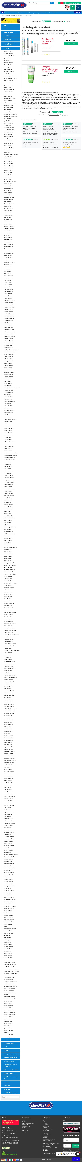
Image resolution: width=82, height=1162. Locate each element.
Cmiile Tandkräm (7, 251)
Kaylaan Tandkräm (8, 524)
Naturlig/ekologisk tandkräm (10, 981)
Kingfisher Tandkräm (8, 538)
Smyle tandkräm (7, 827)
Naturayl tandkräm (8, 637)
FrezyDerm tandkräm (9, 435)
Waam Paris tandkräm (9, 908)
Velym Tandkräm (7, 895)
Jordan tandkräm (8, 520)
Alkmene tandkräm (8, 62)
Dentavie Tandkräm (8, 302)
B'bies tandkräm (7, 125)
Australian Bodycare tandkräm (11, 114)
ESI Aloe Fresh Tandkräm (9, 401)
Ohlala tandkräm (8, 670)
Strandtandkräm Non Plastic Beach (11, 650)
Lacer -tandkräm (7, 551)
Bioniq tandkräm (8, 183)
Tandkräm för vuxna (8, 1017)
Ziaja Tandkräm (7, 951)
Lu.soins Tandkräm (8, 590)
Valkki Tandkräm (7, 892)
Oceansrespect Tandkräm (10, 661)
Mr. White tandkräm (8, 621)
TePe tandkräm (7, 852)
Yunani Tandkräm (8, 944)
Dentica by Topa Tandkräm (10, 307)
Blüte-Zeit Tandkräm (8, 208)
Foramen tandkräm (8, 426)
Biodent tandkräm (8, 172)
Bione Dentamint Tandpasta (10, 181)
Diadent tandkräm (8, 325)
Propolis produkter (9, 1061)
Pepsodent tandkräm (9, 713)
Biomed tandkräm (8, 177)
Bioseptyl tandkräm (8, 188)
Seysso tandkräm (8, 955)
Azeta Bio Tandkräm (8, 123)
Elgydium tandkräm (8, 376)
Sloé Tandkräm (7, 816)
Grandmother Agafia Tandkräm (11, 453)
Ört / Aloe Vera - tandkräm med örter (11, 974)
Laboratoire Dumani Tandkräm (11, 547)
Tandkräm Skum (7, 1003)
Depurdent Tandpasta (9, 316)
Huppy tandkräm (8, 491)
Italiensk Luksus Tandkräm (10, 1037)
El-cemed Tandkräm (8, 374)
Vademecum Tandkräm (9, 890)
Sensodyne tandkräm (9, 805)
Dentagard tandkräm (9, 296)
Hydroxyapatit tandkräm (9, 996)
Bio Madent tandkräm (9, 165)
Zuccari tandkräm (8, 953)
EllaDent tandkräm (8, 383)
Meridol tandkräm (8, 610)
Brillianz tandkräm (8, 222)
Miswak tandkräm (8, 1019)
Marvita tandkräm (8, 599)
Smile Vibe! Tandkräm (9, 818)
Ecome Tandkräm (8, 363)
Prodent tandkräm (8, 742)
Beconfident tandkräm (9, 143)
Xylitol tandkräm (7, 1028)
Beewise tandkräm (8, 145)
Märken (6, 25)
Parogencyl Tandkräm (9, 706)
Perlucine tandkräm (8, 720)
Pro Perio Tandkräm (8, 740)
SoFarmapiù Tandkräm (9, 830)
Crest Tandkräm (7, 273)
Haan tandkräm (7, 468)
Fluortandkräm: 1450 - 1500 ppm (11, 971)
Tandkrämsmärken (8, 51)
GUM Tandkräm (7, 464)
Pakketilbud (7, 1085)
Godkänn (76, 1145)
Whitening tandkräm (8, 1025)
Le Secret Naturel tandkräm (10, 565)
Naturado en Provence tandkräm (11, 634)
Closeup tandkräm (8, 248)
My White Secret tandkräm (10, 623)
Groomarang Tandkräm (9, 459)
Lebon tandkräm (8, 558)
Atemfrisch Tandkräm (9, 107)
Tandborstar (7, 39)
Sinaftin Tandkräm (8, 814)
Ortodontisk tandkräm (9, 984)
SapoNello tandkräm (8, 791)
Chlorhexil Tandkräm (8, 242)
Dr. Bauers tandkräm (8, 327)
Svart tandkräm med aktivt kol (11, 986)
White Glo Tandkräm (8, 917)
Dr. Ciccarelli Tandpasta (9, 331)
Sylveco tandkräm (8, 843)
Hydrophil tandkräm (8, 493)
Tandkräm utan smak (8, 1030)
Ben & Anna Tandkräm (9, 147)
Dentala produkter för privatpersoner (10, 43)
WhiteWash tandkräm (9, 922)
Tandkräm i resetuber (9, 990)
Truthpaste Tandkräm (9, 875)
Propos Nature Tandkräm (9, 751)
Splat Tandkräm (7, 834)
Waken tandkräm (8, 910)
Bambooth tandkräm (9, 132)
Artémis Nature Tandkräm (10, 103)
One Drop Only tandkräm (10, 675)
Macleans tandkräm (8, 592)
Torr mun (6, 1050)
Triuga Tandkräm (8, 866)
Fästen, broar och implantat (11, 1054)
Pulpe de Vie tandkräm (9, 756)
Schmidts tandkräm (8, 800)
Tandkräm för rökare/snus (10, 1012)
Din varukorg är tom (70, 3)
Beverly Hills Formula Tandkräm (11, 154)
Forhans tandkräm (8, 430)
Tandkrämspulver (8, 1001)
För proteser (7, 1039)
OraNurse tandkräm (8, 686)
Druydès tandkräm (8, 345)
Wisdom (6, 926)
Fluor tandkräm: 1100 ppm (10, 967)
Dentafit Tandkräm (8, 293)
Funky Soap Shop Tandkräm (10, 441)
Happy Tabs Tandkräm (9, 475)
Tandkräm (6, 48)
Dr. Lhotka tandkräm (8, 338)
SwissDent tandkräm (8, 841)
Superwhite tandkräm (9, 839)
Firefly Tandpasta (8, 417)
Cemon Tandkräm (8, 233)
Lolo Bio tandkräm (8, 585)
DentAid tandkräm (8, 298)
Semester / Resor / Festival (11, 1057)
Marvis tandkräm (8, 596)
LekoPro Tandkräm (8, 560)
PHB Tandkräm (7, 726)
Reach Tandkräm (7, 774)
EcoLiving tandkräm (8, 361)
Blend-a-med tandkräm (9, 204)
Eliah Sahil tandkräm (8, 379)
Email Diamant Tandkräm (9, 390)
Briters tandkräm (8, 224)
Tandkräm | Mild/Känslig (9, 988)
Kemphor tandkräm (8, 531)
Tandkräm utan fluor (8, 960)
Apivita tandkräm (8, 87)
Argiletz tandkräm (8, 94)
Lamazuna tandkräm (8, 554)
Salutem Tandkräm (8, 785)
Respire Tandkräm (8, 780)
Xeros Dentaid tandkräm (9, 933)
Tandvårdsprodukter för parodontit (10, 1065)
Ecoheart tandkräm (8, 358)
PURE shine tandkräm (9, 762)
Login (64, 1120)
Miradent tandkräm (8, 614)
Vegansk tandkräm (8, 1023)
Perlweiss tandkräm (8, 724)
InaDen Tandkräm (8, 502)
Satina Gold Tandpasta (9, 794)
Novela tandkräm (8, 657)
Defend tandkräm (8, 284)
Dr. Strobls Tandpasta (9, 343)
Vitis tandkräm (7, 904)
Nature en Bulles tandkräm (10, 643)
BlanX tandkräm (7, 201)
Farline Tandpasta (8, 415)
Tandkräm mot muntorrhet (10, 999)
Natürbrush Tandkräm (9, 641)
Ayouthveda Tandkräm (9, 121)
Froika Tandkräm (7, 437)
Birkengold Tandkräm (9, 197)
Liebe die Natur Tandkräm (10, 574)
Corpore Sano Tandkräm (9, 262)
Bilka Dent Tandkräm (8, 163)
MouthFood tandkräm (9, 619)
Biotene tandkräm (8, 190)
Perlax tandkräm (7, 717)
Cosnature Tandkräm (8, 269)
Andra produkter (8, 1073)
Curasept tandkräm (8, 275)
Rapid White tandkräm (9, 771)
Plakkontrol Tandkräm (9, 738)
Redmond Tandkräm (8, 776)
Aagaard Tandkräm (8, 53)
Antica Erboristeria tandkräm (10, 78)
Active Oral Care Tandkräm (10, 55)
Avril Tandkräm (7, 118)
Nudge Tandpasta (8, 659)
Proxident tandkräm (8, 753)
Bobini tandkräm (8, 210)
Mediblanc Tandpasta (9, 603)
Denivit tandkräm (8, 287)
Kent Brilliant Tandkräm (9, 533)
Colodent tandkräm (8, 257)
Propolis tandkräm (8, 1021)
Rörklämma (6, 1032)
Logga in (77, 12)
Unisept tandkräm (8, 888)
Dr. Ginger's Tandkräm (9, 334)
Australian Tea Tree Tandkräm (10, 116)
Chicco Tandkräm (8, 237)
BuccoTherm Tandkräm (9, 226)
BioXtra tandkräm (8, 195)
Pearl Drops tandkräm (9, 722)
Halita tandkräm (7, 473)
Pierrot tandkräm (8, 729)
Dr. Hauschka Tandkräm (9, 336)
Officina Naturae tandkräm (10, 668)
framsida (6, 1082)
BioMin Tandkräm (8, 179)
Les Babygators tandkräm (10, 563)
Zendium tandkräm (8, 946)
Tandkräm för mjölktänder (10, 1010)
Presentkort (7, 1089)
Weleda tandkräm (8, 913)
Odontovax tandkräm (9, 666)
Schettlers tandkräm (8, 798)
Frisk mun (6, 28)
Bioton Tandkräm (8, 192)
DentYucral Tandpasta (9, 314)
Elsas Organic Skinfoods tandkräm (11, 388)
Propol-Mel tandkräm (9, 747)
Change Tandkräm (8, 235)
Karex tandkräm (7, 522)
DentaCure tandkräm (9, 289)
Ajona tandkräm (7, 58)
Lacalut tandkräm (8, 549)
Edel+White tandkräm (9, 372)
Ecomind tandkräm (8, 365)
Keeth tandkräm (7, 529)
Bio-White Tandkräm (8, 168)
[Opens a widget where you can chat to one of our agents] (76, 1159)
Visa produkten (71, 43)
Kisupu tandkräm (8, 540)
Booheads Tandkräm (8, 215)
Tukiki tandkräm (7, 877)
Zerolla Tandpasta (8, 949)
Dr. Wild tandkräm (8, 924)
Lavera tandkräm (8, 556)
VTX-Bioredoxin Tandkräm (10, 906)
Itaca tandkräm (7, 511)
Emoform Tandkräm (8, 392)
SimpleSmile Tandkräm (9, 812)
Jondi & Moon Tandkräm (9, 518)
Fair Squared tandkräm (9, 410)
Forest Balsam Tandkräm (9, 428)
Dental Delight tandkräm (9, 300)
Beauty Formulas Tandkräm (10, 139)
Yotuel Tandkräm (8, 942)
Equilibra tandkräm (8, 397)
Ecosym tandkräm (8, 367)
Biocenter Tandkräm (8, 170)
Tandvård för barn (9, 1043)
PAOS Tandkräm (7, 697)
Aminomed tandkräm (9, 71)
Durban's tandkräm (8, 347)
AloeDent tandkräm (8, 64)
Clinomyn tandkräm (8, 246)
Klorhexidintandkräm (8, 979)
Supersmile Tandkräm (9, 836)
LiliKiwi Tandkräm (8, 576)
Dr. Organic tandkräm (9, 340)
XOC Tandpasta (7, 940)
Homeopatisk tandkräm (9, 977)
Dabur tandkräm (8, 280)
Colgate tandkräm (8, 255)
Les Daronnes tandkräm (9, 569)
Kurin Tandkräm (7, 542)
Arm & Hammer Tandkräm (10, 98)
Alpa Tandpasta (7, 67)
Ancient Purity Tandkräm (9, 76)
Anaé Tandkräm (7, 73)
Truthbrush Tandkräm (9, 872)
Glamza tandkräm (8, 450)
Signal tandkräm (7, 807)
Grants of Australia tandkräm (10, 455)
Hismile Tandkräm (8, 486)
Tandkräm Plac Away (8, 735)
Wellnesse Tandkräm (8, 915)
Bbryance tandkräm (8, 136)
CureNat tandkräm (8, 278)
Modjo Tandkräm (8, 616)
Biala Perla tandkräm (8, 159)
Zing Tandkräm (7, 937)
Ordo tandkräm (7, 688)
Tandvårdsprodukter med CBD (11, 1077)
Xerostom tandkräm (8, 935)
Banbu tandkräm (8, 134)
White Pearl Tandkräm (9, 919)
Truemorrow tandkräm (9, 868)
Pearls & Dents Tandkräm (9, 711)
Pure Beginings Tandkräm (9, 758)
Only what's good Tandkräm (10, 677)
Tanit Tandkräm (7, 848)
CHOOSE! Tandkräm (8, 239)
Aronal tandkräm (8, 100)
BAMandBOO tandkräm (9, 130)
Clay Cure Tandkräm (8, 244)
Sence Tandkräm (7, 803)
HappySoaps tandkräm (9, 480)
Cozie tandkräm (7, 271)
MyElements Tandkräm (9, 625)
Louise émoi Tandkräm (9, 587)
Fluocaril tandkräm (8, 421)
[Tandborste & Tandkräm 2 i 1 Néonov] (31, 46)
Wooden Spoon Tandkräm (10, 928)
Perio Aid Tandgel (8, 715)
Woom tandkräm (8, 931)
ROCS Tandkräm (7, 767)
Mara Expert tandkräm (9, 594)
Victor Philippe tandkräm (9, 901)
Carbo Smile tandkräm (9, 228)
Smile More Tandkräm (9, 821)
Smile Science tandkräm (9, 823)
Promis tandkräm (8, 744)
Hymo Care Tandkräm (9, 495)
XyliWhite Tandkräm (8, 958)
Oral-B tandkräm (8, 684)
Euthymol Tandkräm (8, 408)
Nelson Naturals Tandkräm (10, 646)
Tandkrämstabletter (8, 1005)
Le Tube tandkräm (8, 567)
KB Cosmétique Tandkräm (10, 527)
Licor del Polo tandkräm (9, 572)
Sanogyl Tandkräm (8, 787)
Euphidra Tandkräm (8, 406)
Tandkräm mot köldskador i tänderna (10, 993)
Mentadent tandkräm (9, 607)
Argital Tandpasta (8, 96)
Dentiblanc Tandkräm (9, 305)
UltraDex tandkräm (8, 881)
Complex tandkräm (8, 260)
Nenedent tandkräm (8, 648)
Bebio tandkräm (7, 141)
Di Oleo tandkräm (8, 323)
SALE (5, 21)
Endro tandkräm (7, 394)
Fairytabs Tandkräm (8, 412)
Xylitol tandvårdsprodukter (11, 1069)
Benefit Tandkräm (8, 150)
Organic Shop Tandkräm (9, 691)
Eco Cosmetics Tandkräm (9, 352)
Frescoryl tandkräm (8, 432)
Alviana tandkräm (8, 69)
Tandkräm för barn (8, 1008)
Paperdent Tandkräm (8, 699)
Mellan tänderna (8, 32)
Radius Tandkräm (8, 769)
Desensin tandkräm (8, 320)
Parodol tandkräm (8, 702)
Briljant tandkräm (8, 219)
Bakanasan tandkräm (9, 127)
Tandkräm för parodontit (9, 1014)
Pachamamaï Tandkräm (9, 695)
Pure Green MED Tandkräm (10, 760)
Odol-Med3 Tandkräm (9, 664)
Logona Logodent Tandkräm (10, 583)
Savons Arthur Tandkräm (9, 796)
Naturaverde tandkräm (9, 639)
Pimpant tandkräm (8, 731)
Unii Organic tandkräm (9, 886)
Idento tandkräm (8, 500)
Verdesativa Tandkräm (9, 897)
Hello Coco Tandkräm (9, 482)
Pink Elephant (7, 733)
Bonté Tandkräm (7, 213)
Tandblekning (7, 36)
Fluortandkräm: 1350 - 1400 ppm (11, 969)
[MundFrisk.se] (14, 5)
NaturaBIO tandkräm (8, 632)
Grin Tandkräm (7, 462)
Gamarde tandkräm (8, 444)
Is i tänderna (7, 1047)
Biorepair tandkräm (8, 186)
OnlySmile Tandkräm (8, 679)
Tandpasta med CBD (8, 1034)
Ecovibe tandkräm (8, 370)
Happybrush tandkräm (9, 477)
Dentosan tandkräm (8, 309)
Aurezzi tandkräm (8, 112)
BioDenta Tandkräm (8, 174)
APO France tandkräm (9, 89)
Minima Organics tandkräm (10, 612)
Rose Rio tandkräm (8, 783)
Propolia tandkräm (8, 749)
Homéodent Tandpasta (9, 489)
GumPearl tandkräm (8, 466)
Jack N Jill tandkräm (8, 515)
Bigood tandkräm (8, 161)
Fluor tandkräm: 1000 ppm (10, 964)
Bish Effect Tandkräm (8, 199)
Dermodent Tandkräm (9, 318)
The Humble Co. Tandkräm (10, 857)
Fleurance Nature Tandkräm (10, 419)
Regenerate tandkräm (9, 778)
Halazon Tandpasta (8, 471)
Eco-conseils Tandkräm (9, 354)
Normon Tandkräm (8, 655)
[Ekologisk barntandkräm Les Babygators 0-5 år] (31, 74)
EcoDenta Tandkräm (8, 356)
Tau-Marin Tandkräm (8, 850)
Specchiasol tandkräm (9, 832)
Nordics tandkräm (8, 652)
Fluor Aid (6, 423)
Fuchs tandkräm (7, 439)
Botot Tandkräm (7, 217)
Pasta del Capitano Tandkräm (10, 708)
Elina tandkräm (7, 381)
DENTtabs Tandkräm (8, 311)
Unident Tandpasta (8, 883)
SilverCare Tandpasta (8, 809)
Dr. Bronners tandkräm (9, 329)
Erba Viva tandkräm (8, 399)
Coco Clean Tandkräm (9, 253)
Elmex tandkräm (7, 385)
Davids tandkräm (8, 282)
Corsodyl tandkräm (8, 264)
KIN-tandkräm (7, 536)
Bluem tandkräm (8, 206)
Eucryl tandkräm (7, 403)
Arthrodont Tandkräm (9, 105)
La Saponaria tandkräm (9, 545)
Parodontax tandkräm (9, 704)
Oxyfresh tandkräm (8, 693)
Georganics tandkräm (9, 446)
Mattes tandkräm (8, 601)
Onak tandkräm (7, 673)
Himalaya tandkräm (8, 484)
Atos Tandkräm (7, 109)
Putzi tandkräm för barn (9, 765)
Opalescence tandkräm (9, 682)
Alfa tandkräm (7, 60)
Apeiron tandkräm (8, 82)
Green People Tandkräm (9, 457)
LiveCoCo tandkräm (8, 581)
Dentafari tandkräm (8, 291)
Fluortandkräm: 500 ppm (9, 962)
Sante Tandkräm (7, 789)
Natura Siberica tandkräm (10, 630)
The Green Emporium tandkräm (11, 854)
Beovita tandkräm (8, 152)
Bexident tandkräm (8, 156)
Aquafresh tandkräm (8, 91)
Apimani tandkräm (8, 85)
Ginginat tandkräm (8, 448)
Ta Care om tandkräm (9, 845)
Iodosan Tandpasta (8, 509)
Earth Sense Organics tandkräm (11, 349)
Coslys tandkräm (8, 266)
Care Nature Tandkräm (9, 231)
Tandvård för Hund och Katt (11, 1092)
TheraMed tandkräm (8, 859)
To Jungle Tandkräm (8, 861)
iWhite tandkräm (7, 513)
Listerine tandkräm (8, 578)
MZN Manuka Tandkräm (9, 628)
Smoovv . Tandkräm (8, 825)
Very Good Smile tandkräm (10, 899)
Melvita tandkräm (8, 605)
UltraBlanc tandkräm (8, 879)
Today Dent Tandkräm (9, 863)
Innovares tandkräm (8, 504)
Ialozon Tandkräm (8, 498)
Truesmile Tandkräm (8, 870)
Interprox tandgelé (8, 507)
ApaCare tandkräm (8, 80)
